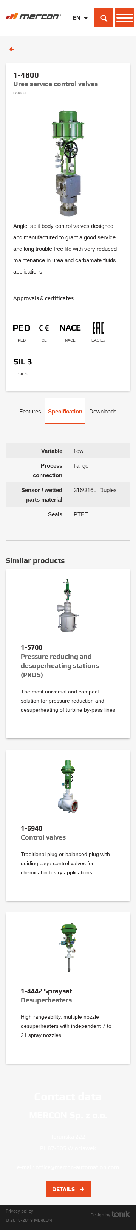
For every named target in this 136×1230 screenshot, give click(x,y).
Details (64, 1189)
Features (30, 411)
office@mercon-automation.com (77, 1167)
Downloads (103, 411)
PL (76, 30)
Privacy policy (19, 1211)
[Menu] (124, 17)
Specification (65, 411)
